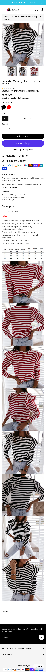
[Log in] (36, 9)
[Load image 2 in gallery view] (22, 71)
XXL (31, 118)
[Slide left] (4, 71)
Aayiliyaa (26, 666)
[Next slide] (41, 2)
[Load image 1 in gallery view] (11, 71)
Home (6, 16)
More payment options (23, 149)
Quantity (6, 124)
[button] (4, 9)
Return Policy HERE (9, 187)
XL (25, 118)
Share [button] (6, 611)
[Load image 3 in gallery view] (34, 71)
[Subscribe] (41, 637)
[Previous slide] (4, 2)
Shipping (5, 98)
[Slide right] (41, 71)
